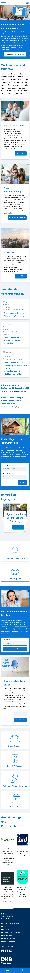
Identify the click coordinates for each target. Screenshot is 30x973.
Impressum (5, 926)
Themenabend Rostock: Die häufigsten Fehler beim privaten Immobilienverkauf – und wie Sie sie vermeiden (15, 368)
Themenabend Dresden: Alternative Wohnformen (14, 314)
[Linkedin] (2, 951)
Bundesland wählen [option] (9, 469)
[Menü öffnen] (27, 3)
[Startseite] (7, 3)
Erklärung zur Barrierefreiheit (11, 932)
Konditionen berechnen (18, 217)
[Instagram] (10, 951)
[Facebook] (6, 951)
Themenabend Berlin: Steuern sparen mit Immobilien (13, 340)
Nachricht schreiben (8, 939)
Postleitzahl (6, 640)
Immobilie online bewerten (15, 54)
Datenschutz (6, 929)
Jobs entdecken (20, 720)
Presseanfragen (7, 935)
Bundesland (6, 465)
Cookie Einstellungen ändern (11, 923)
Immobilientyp (7, 473)
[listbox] (15, 469)
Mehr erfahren (20, 153)
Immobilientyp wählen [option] (10, 477)
